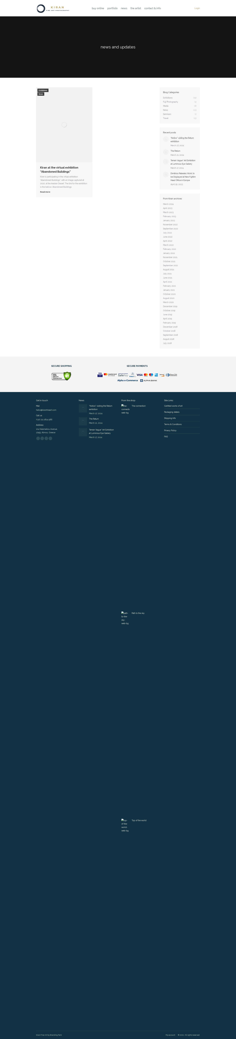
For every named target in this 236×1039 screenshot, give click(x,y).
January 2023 (169, 220)
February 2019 (169, 323)
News (41, 94)
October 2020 (169, 294)
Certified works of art (173, 406)
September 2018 (170, 335)
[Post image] (166, 139)
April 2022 (167, 241)
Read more (45, 192)
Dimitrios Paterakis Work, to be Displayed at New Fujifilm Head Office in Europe (183, 176)
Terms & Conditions (173, 424)
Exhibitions (43, 90)
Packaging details (171, 412)
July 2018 (167, 343)
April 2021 (167, 282)
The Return (175, 151)
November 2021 (170, 257)
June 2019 (167, 314)
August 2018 (168, 339)
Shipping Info (170, 418)
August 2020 (168, 298)
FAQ (166, 437)
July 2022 (167, 233)
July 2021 (167, 274)
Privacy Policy (170, 430)
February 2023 (169, 216)
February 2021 (169, 286)
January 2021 (169, 290)
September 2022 (170, 229)
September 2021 (170, 265)
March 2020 (168, 302)
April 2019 (167, 319)
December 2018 (170, 327)
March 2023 (168, 212)
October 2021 (169, 261)
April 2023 (167, 208)
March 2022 (168, 245)
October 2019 (169, 310)
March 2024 (168, 204)
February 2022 (169, 249)
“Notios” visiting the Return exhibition (182, 139)
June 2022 (167, 237)
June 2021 (167, 278)
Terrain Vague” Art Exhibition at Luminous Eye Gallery (183, 162)
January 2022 (169, 253)
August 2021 (168, 269)
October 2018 (169, 331)
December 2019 (170, 306)
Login (197, 8)
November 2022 (170, 224)
